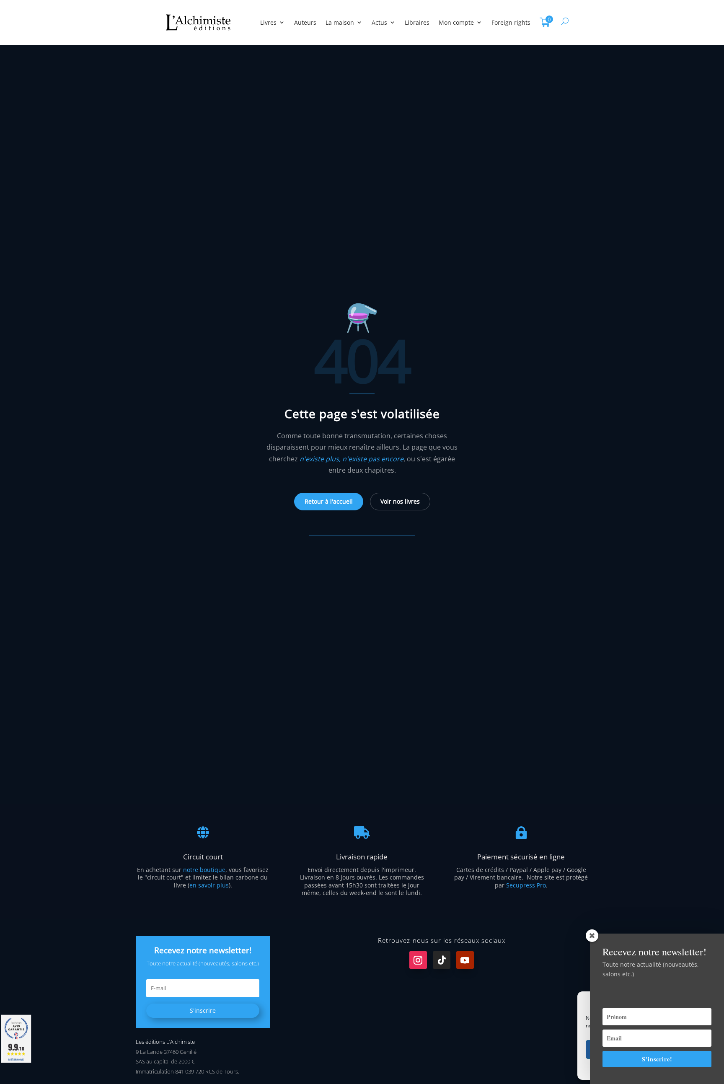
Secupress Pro (526, 885)
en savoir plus (209, 885)
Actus (379, 22)
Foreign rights (510, 22)
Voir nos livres (400, 501)
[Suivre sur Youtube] (465, 960)
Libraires (417, 22)
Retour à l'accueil (329, 501)
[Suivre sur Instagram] (418, 960)
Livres (268, 22)
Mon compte (456, 22)
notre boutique (204, 870)
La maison (340, 22)
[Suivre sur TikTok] (441, 960)
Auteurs (305, 22)
